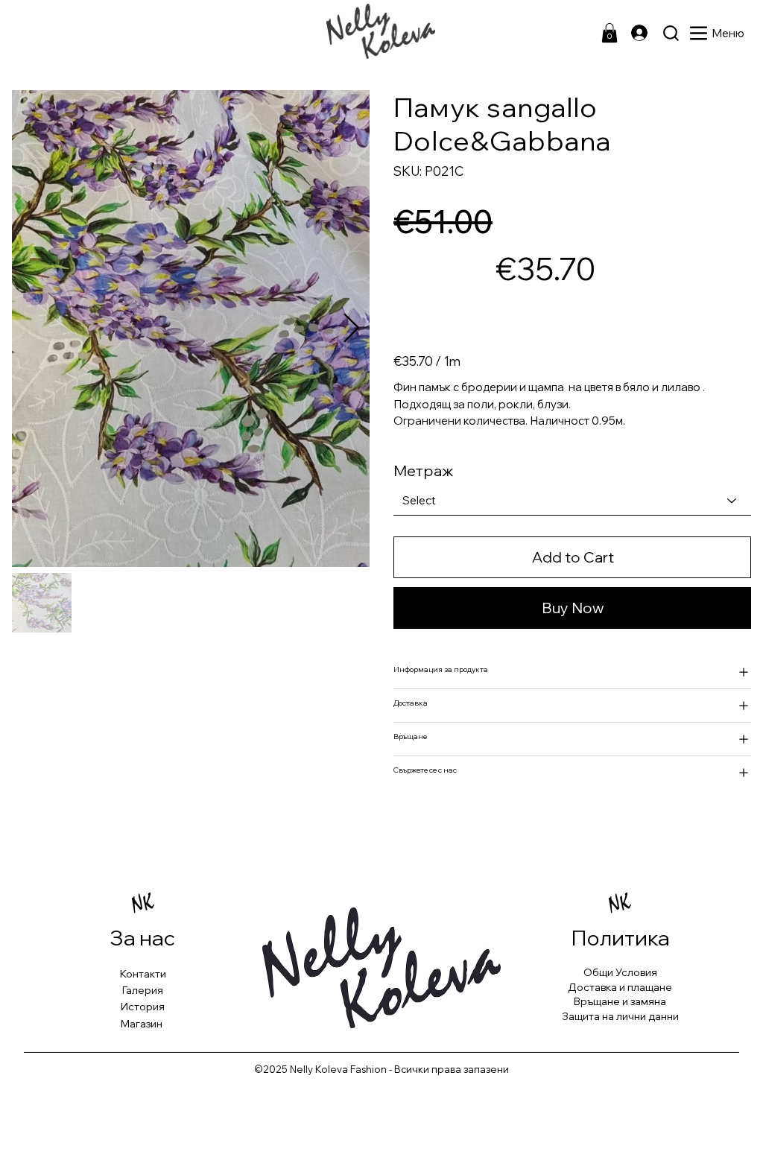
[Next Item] (351, 328)
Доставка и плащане (620, 987)
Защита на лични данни (620, 1016)
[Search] (671, 32)
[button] (609, 32)
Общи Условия (620, 972)
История (143, 1006)
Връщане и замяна (620, 1001)
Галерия (142, 990)
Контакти (143, 973)
